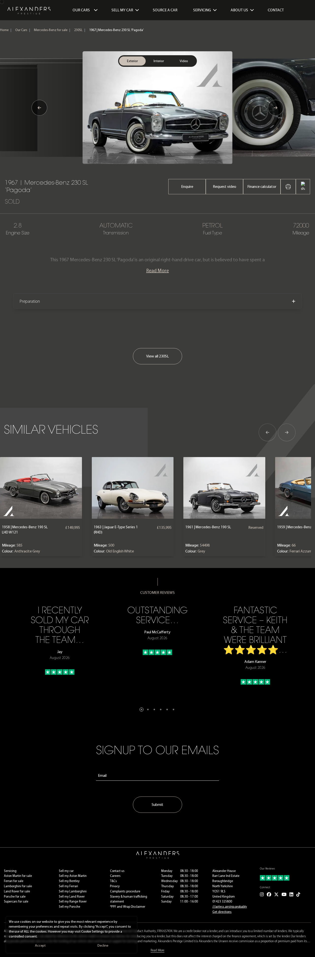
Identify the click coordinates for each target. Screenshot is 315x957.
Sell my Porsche (69, 906)
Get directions (222, 912)
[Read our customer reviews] (285, 877)
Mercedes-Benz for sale (50, 30)
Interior (159, 61)
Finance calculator (261, 186)
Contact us (117, 871)
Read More (157, 270)
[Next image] (276, 108)
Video (184, 61)
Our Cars (81, 10)
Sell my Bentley (69, 881)
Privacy (115, 886)
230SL (78, 30)
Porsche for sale (15, 896)
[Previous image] (39, 108)
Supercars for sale (16, 901)
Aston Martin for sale (18, 876)
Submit (157, 804)
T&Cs (113, 881)
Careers (115, 876)
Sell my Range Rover (73, 901)
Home (4, 30)
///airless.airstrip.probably (229, 906)
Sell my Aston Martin (73, 876)
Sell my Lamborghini (73, 891)
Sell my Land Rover (72, 896)
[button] (141, 709)
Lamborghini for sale (18, 886)
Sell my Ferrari (68, 886)
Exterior (132, 61)
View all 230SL (157, 356)
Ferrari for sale (13, 881)
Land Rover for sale (17, 891)
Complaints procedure (125, 891)
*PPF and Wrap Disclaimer (127, 906)
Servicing (10, 871)
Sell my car (66, 871)
